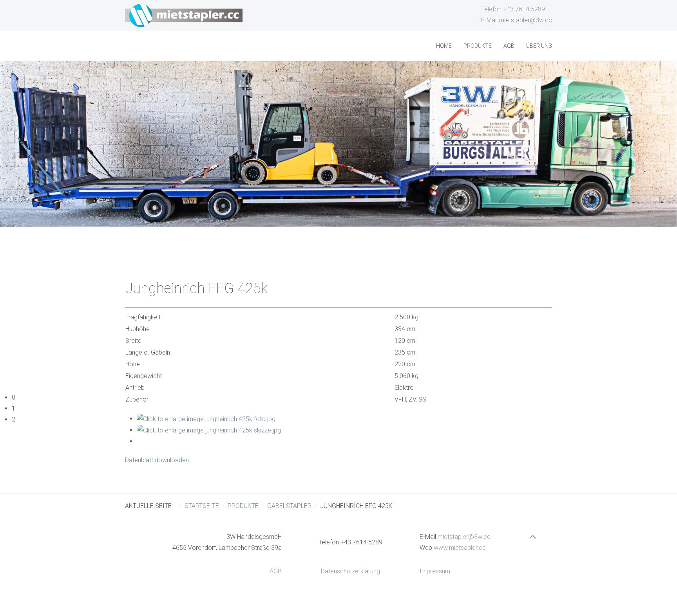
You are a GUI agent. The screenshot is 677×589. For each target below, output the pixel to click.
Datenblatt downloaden (157, 460)
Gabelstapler (289, 506)
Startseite (202, 506)
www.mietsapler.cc (460, 547)
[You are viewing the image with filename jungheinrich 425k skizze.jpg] (209, 430)
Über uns (539, 46)
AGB (508, 46)
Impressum (435, 571)
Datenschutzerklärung (350, 571)
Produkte (477, 46)
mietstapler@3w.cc (525, 20)
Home (444, 46)
